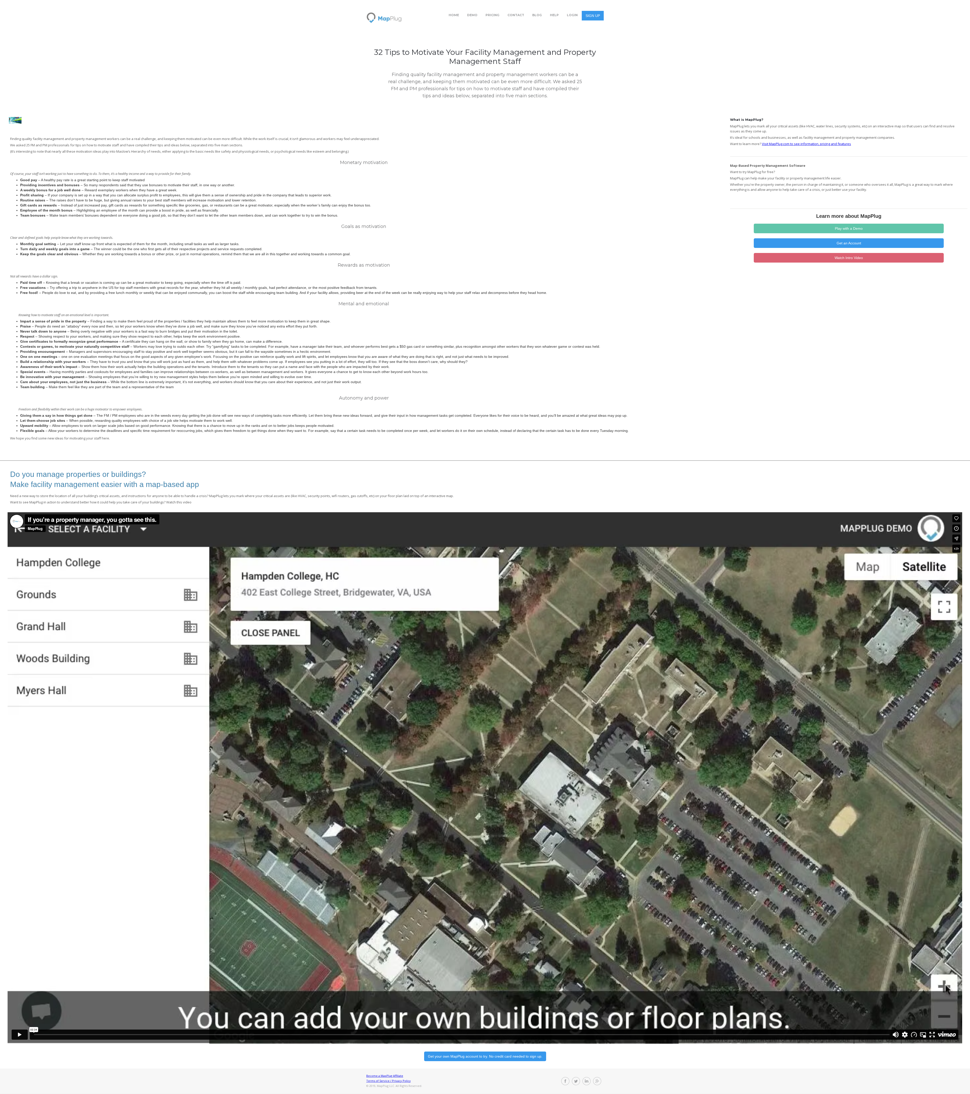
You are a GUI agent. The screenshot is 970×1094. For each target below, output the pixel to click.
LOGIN (572, 15)
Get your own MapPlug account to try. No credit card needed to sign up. (485, 1056)
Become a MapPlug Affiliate (384, 1076)
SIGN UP (593, 16)
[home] (384, 16)
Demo (472, 15)
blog (537, 15)
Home (454, 15)
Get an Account (849, 243)
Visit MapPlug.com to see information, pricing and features (806, 144)
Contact (515, 15)
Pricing (492, 15)
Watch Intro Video (849, 258)
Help (554, 15)
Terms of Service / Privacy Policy (388, 1081)
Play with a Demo (849, 228)
